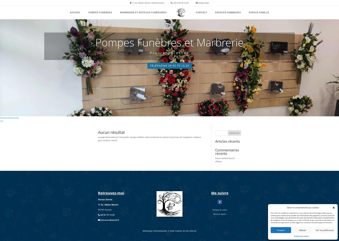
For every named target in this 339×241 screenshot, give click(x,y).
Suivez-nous (203, 3)
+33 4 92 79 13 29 (180, 3)
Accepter (281, 230)
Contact (201, 12)
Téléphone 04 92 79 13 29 (169, 65)
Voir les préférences (325, 230)
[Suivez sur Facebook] (220, 202)
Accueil (75, 12)
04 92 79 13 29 (108, 215)
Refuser (302, 230)
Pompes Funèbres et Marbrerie (169, 42)
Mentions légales (219, 214)
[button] (333, 207)
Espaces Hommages (228, 12)
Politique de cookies (301, 236)
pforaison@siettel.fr (109, 220)
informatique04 (160, 231)
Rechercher (234, 133)
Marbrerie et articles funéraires (143, 12)
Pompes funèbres (100, 12)
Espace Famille (259, 12)
